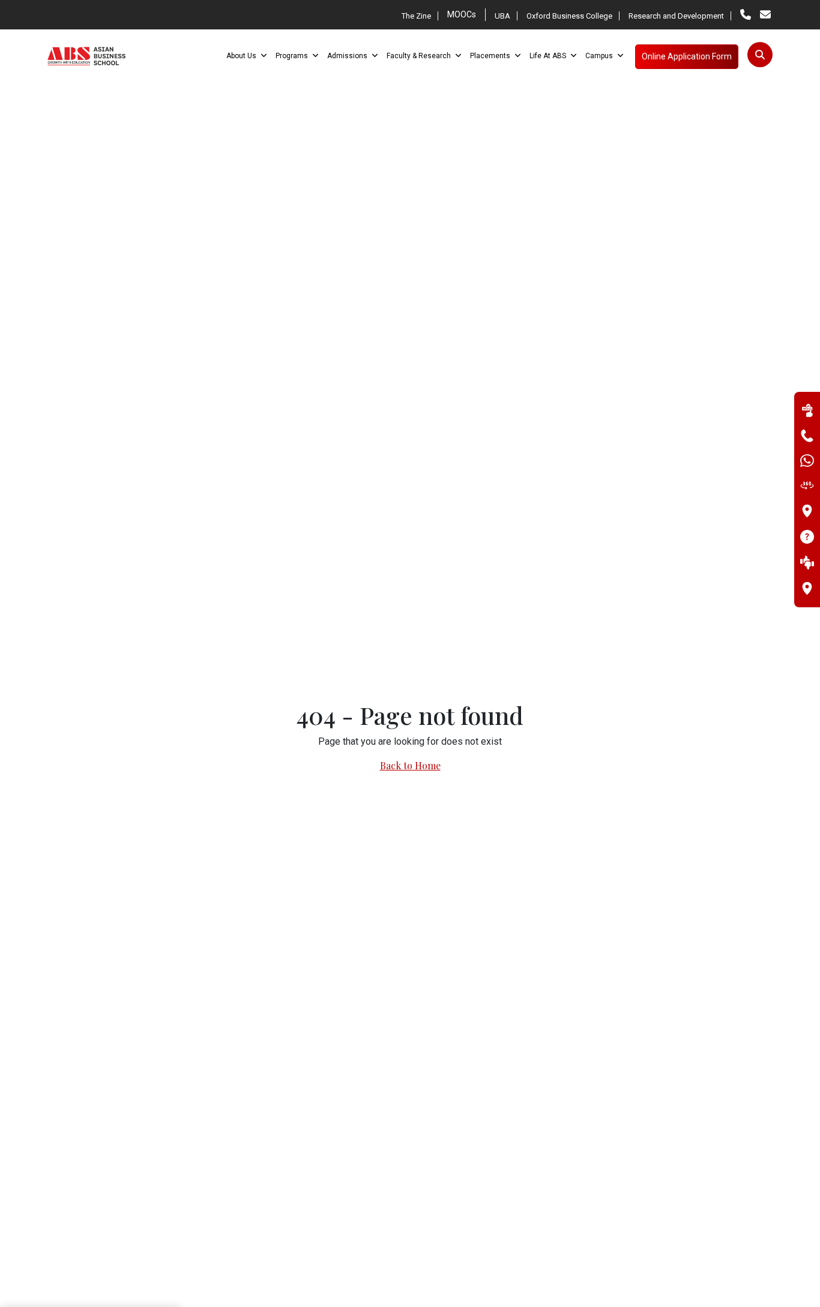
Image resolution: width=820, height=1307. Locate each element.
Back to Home (410, 765)
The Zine (416, 15)
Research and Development (676, 15)
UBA (502, 15)
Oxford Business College (569, 15)
